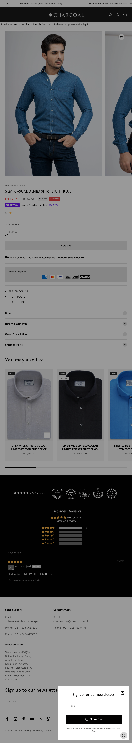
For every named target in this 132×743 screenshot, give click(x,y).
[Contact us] (123, 735)
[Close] (122, 692)
